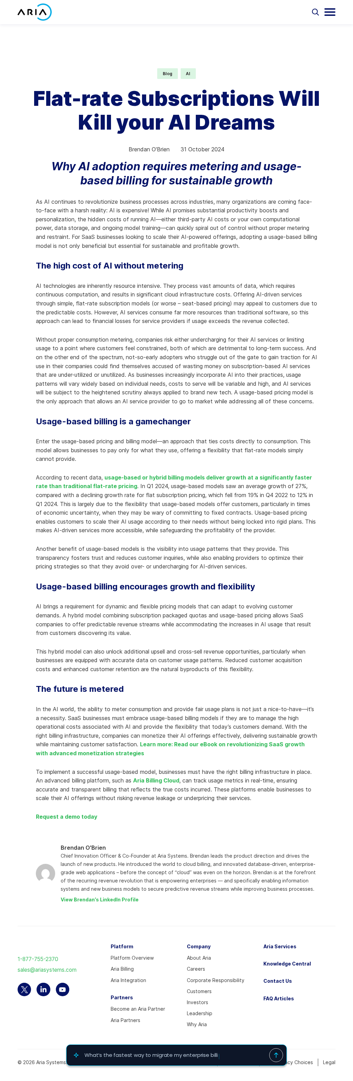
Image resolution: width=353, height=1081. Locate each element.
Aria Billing (122, 969)
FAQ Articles (278, 998)
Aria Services (279, 946)
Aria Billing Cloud (156, 780)
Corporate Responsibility (215, 980)
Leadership (199, 1013)
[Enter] (276, 1055)
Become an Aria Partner (138, 1009)
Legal (329, 1062)
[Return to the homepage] (35, 12)
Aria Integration (128, 980)
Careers (196, 969)
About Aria (199, 958)
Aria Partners (125, 1020)
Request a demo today (66, 816)
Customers (199, 991)
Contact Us (277, 981)
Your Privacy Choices (288, 1062)
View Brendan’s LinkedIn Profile (100, 899)
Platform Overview (132, 958)
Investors (197, 1002)
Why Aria (197, 1024)
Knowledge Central (287, 964)
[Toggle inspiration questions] (76, 1055)
